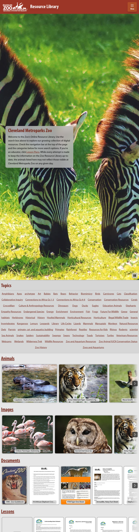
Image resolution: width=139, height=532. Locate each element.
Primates (59, 330)
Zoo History (41, 347)
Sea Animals (7, 336)
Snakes (19, 336)
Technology (78, 336)
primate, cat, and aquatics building (35, 330)
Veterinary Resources (127, 336)
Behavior (73, 294)
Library (55, 324)
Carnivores (108, 294)
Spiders (30, 336)
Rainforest (71, 330)
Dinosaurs (63, 306)
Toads (90, 336)
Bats (55, 294)
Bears (63, 294)
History (41, 318)
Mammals (88, 324)
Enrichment (62, 312)
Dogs (75, 306)
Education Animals (112, 306)
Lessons (7, 511)
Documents (10, 460)
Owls (3, 330)
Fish (88, 312)
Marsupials (100, 324)
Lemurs (34, 324)
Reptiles (83, 330)
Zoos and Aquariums (93, 347)
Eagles (95, 306)
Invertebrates (8, 324)
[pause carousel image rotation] (134, 275)
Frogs (95, 312)
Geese (124, 312)
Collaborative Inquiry (12, 300)
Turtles (110, 336)
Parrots (12, 330)
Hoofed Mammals (56, 318)
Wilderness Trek (34, 342)
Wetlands (19, 342)
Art (39, 294)
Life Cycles (66, 324)
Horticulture (100, 318)
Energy (50, 312)
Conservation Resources (116, 300)
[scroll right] (135, 383)
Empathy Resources (11, 312)
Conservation (94, 300)
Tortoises (99, 336)
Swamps (56, 336)
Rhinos (113, 330)
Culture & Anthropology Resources (36, 306)
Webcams (6, 342)
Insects (134, 318)
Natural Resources (128, 324)
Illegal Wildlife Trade (118, 318)
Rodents (123, 330)
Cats (119, 294)
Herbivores (17, 318)
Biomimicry (86, 294)
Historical (30, 318)
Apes (19, 294)
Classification (130, 294)
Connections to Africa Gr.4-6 (71, 300)
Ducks (85, 306)
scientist (134, 330)
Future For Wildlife (109, 312)
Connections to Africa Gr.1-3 (39, 300)
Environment (76, 312)
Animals (8, 358)
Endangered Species (34, 312)
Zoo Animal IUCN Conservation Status (118, 342)
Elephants (131, 306)
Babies (47, 294)
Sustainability (43, 336)
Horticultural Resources (79, 318)
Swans (66, 336)
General (134, 312)
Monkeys (112, 324)
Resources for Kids (98, 330)
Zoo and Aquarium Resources (81, 342)
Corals (134, 300)
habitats (5, 318)
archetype (30, 294)
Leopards (44, 324)
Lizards (77, 324)
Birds (97, 294)
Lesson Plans (32, 152)
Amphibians (8, 294)
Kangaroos (22, 324)
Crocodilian (9, 306)
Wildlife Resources (54, 342)
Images (7, 409)
